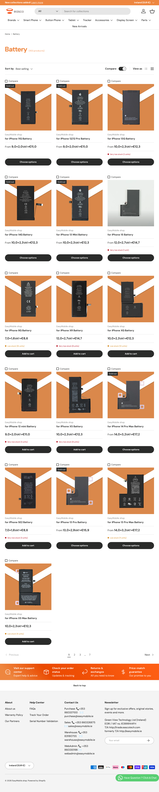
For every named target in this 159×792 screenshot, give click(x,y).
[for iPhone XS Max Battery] (28, 587)
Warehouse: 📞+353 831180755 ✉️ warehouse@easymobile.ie (79, 736)
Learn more (37, 2)
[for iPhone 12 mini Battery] (28, 395)
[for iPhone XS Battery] (79, 395)
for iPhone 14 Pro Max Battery (126, 426)
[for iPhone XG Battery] (131, 299)
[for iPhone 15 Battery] (131, 203)
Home (7, 34)
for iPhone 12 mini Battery (20, 426)
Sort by (9, 68)
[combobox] (83, 11)
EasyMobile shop (19, 780)
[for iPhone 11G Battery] (28, 107)
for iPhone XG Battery (121, 330)
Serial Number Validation (44, 721)
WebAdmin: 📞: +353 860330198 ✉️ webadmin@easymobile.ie (79, 749)
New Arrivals (79, 26)
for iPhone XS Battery (69, 426)
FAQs (33, 708)
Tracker (87, 20)
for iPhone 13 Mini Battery (72, 234)
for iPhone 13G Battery (121, 138)
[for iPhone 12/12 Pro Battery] (79, 107)
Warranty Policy (14, 715)
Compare (110, 68)
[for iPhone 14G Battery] (28, 203)
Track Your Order (39, 715)
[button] (152, 11)
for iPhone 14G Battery (18, 234)
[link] (35, 655)
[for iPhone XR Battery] (79, 299)
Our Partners (12, 721)
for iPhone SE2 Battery (18, 522)
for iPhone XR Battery (69, 330)
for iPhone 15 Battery (120, 234)
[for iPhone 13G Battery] (131, 107)
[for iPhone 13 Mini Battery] (79, 203)
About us (10, 708)
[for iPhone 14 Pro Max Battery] (131, 395)
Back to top (79, 685)
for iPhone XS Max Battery (21, 618)
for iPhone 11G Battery (18, 138)
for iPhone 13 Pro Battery (71, 522)
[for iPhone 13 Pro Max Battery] (131, 491)
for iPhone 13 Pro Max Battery (126, 522)
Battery (16, 34)
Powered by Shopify (36, 780)
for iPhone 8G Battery (18, 330)
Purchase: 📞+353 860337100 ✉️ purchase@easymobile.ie (78, 712)
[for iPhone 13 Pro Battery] (79, 491)
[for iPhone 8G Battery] (28, 299)
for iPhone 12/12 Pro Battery (73, 138)
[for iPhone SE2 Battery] (28, 491)
